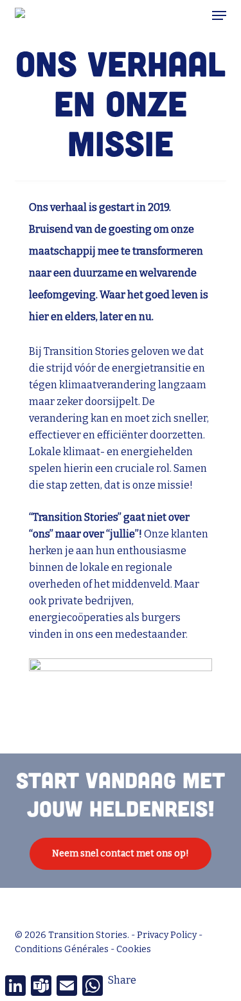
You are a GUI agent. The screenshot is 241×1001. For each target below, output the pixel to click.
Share (122, 980)
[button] (219, 15)
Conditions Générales (62, 949)
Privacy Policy (167, 935)
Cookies (133, 949)
